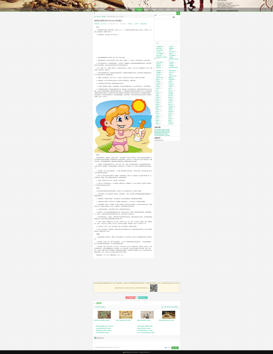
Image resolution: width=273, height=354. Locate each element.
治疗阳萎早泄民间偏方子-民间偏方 (145, 330)
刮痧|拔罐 (170, 93)
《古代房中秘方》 (172, 51)
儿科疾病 (170, 86)
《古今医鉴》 (159, 51)
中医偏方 (99, 303)
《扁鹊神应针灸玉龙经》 (173, 59)
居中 (111, 347)
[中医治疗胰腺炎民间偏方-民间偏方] (125, 314)
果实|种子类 (158, 106)
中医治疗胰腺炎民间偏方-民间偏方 (103, 328)
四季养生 (158, 99)
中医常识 (116, 9)
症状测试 (170, 109)
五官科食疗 (158, 86)
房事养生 (158, 104)
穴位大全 (158, 115)
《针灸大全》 (171, 72)
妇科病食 (158, 102)
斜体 (115, 347)
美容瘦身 (146, 9)
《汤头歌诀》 (171, 62)
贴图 (100, 347)
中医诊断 (158, 81)
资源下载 (176, 9)
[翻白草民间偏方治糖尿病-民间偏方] (104, 314)
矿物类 (157, 113)
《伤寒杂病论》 (159, 48)
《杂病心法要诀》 (160, 62)
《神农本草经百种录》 (173, 67)
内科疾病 (170, 92)
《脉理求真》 (159, 70)
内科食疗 (158, 93)
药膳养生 (158, 120)
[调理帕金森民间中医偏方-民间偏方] (168, 314)
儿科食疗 (158, 88)
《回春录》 (170, 53)
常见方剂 (170, 102)
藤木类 (157, 122)
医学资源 (158, 97)
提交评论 (175, 348)
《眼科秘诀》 (159, 67)
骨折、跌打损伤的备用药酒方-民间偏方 (146, 332)
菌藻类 (169, 120)
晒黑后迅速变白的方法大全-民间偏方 (108, 20)
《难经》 (170, 74)
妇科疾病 (170, 100)
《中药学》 (170, 46)
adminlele (104, 23)
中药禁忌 (158, 84)
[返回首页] (94, 16)
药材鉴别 (170, 118)
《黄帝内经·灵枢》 (172, 76)
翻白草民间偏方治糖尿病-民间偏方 (145, 326)
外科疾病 (170, 99)
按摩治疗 (170, 104)
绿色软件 (170, 115)
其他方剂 (170, 90)
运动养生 (158, 124)
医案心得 (170, 97)
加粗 (103, 347)
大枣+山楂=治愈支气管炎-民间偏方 (169, 307)
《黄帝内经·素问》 (160, 77)
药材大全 (161, 9)
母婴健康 (170, 108)
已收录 (130, 23)
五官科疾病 (170, 84)
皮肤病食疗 (170, 111)
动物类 (157, 95)
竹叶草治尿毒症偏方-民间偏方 (102, 332)
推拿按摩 (124, 9)
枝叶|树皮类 (171, 106)
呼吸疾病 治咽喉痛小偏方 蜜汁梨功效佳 (104, 326)
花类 (157, 118)
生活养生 (158, 109)
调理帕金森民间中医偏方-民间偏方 (103, 330)
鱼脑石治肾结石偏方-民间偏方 (144, 328)
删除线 (107, 347)
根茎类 (157, 108)
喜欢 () (132, 297)
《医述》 (170, 50)
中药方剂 (139, 9)
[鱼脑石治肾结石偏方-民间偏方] (147, 314)
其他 (157, 90)
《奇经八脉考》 (159, 55)
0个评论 (136, 23)
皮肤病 (157, 111)
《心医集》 (170, 57)
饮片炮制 (170, 124)
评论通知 (168, 347)
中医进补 (170, 81)
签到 (118, 347)
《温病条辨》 (171, 64)
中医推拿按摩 (171, 79)
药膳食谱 (168, 9)
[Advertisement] (123, 47)
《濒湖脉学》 (159, 65)
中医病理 (131, 9)
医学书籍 (170, 95)
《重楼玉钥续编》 (172, 70)
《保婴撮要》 (171, 48)
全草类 (169, 88)
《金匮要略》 (159, 72)
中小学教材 (158, 83)
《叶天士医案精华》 (160, 53)
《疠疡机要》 (171, 65)
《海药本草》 (159, 64)
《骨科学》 (158, 76)
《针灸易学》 (159, 74)
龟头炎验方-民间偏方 (100, 307)
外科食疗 (158, 100)
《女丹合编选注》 (172, 55)
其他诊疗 (158, 92)
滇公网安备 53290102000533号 (131, 352)
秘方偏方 (104, 16)
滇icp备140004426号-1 (145, 352)
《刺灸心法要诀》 (160, 50)
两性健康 (153, 9)
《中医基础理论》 (160, 46)
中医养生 (102, 9)
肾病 (169, 116)
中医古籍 (109, 9)
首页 (95, 9)
